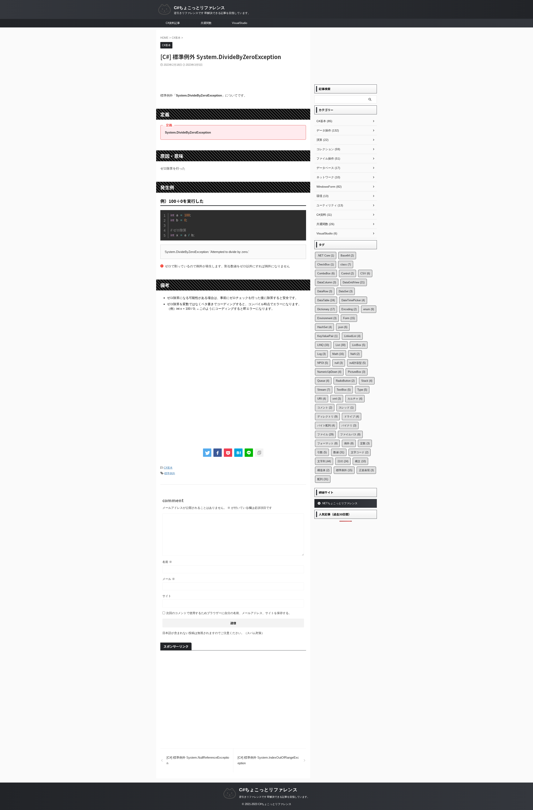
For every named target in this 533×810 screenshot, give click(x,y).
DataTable (326, 300)
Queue (323, 380)
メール (168, 579)
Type (362, 389)
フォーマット (327, 443)
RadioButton (345, 380)
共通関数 (206, 23)
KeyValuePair (327, 336)
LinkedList (352, 336)
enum (368, 309)
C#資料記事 (173, 23)
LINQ (323, 345)
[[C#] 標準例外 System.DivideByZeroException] (238, 452)
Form (349, 318)
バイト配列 (326, 425)
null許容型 (357, 362)
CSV (365, 273)
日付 (342, 461)
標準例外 (169, 473)
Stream (323, 389)
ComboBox (326, 273)
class (345, 264)
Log (321, 353)
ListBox (358, 345)
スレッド (346, 407)
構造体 (323, 470)
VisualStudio (239, 23)
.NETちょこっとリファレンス (339, 503)
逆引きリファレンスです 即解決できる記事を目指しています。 (274, 796)
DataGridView (354, 282)
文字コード (359, 452)
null (339, 362)
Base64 (347, 255)
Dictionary (326, 309)
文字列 (324, 461)
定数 (365, 443)
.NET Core (325, 255)
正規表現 (366, 470)
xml (337, 398)
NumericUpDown (329, 371)
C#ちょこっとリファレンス (199, 7)
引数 (322, 452)
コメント (324, 407)
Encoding (349, 309)
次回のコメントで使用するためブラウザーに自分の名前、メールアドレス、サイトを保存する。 (228, 613)
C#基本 (168, 467)
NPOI (322, 362)
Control (347, 273)
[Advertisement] (233, 78)
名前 (167, 562)
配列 (322, 479)
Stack (366, 380)
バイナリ (348, 425)
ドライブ (351, 416)
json (342, 327)
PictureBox (356, 371)
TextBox (344, 389)
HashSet (324, 327)
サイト (166, 596)
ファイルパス (350, 434)
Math (338, 353)
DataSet (345, 291)
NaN (355, 353)
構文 (360, 461)
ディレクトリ (327, 416)
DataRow (324, 291)
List (340, 345)
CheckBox (325, 264)
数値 (338, 452)
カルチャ (354, 398)
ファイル (325, 434)
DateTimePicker (353, 300)
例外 (349, 443)
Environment (326, 318)
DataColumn (326, 282)
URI (321, 398)
